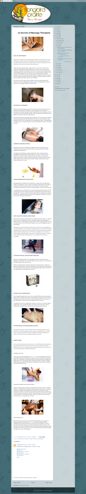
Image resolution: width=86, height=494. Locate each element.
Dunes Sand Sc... (64, 61)
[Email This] (39, 437)
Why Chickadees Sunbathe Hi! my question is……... (64, 59)
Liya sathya (19, 444)
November (59, 40)
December (59, 38)
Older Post (49, 482)
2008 (57, 83)
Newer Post (16, 482)
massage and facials (33, 438)
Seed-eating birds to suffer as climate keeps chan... (63, 53)
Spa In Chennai (20, 452)
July (58, 45)
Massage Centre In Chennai (23, 451)
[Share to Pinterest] (44, 437)
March (58, 69)
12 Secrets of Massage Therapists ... (63, 56)
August (59, 44)
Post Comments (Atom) (24, 485)
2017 (57, 35)
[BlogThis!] (40, 437)
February (59, 70)
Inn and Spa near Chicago (22, 438)
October (59, 42)
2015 (57, 74)
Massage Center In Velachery (23, 454)
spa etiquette (40, 438)
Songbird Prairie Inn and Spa (62, 88)
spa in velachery (20, 455)
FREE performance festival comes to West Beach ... (64, 48)
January (59, 72)
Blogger (50, 490)
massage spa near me (21, 449)
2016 (57, 37)
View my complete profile (60, 90)
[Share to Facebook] (43, 437)
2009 (57, 81)
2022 (57, 28)
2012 (57, 76)
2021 (57, 30)
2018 (57, 33)
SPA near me (19, 450)
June (58, 63)
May (58, 65)
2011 (57, 78)
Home (33, 482)
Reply (18, 457)
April (58, 67)
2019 (57, 31)
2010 (57, 80)
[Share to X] (42, 437)
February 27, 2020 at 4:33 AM (28, 444)
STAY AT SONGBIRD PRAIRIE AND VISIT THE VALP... (64, 51)
